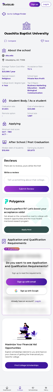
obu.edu (9, 55)
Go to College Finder (16, 14)
